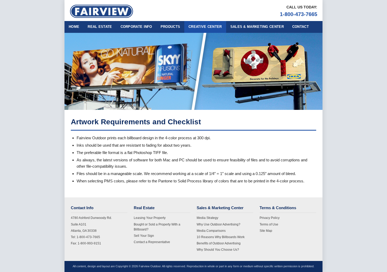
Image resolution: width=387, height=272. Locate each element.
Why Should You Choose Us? (218, 250)
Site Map (266, 231)
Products (170, 27)
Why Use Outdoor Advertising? (218, 224)
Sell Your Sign (144, 236)
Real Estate (100, 27)
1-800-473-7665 (298, 14)
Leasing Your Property (150, 218)
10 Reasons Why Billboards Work (221, 237)
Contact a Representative (152, 242)
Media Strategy (207, 218)
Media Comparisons (211, 231)
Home (74, 27)
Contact (300, 27)
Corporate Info (136, 27)
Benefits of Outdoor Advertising (219, 243)
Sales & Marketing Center (257, 27)
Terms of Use (269, 224)
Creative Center (205, 27)
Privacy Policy (270, 218)
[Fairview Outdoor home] (101, 11)
